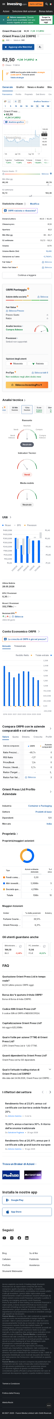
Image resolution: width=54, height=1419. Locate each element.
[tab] (14, 409)
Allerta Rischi (7, 1402)
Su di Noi (33, 1253)
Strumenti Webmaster (12, 1271)
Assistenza (34, 1265)
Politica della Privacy (11, 1393)
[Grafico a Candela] (5, 101)
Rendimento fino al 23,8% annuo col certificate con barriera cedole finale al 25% (27, 1107)
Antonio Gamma (14, 1116)
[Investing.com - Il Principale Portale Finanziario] (16, 4)
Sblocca (45, 174)
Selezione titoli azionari (24, 11)
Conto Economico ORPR (19, 631)
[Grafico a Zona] (9, 101)
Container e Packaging (40, 806)
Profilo (18, 94)
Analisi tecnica (12, 400)
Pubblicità (34, 1259)
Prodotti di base (44, 812)
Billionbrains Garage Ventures (17, 945)
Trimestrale (20, 646)
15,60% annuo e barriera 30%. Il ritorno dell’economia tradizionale (27, 1126)
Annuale (6, 646)
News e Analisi (36, 87)
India (49, 824)
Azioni (6, 11)
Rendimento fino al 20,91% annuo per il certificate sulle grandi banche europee (28, 1142)
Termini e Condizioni (11, 1384)
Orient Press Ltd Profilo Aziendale (18, 792)
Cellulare (6, 1259)
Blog (4, 1253)
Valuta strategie (17, 77)
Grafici (20, 87)
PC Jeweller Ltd (35, 945)
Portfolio (6, 1265)
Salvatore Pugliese (16, 1132)
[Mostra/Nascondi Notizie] (19, 101)
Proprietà (29, 94)
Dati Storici (40, 94)
